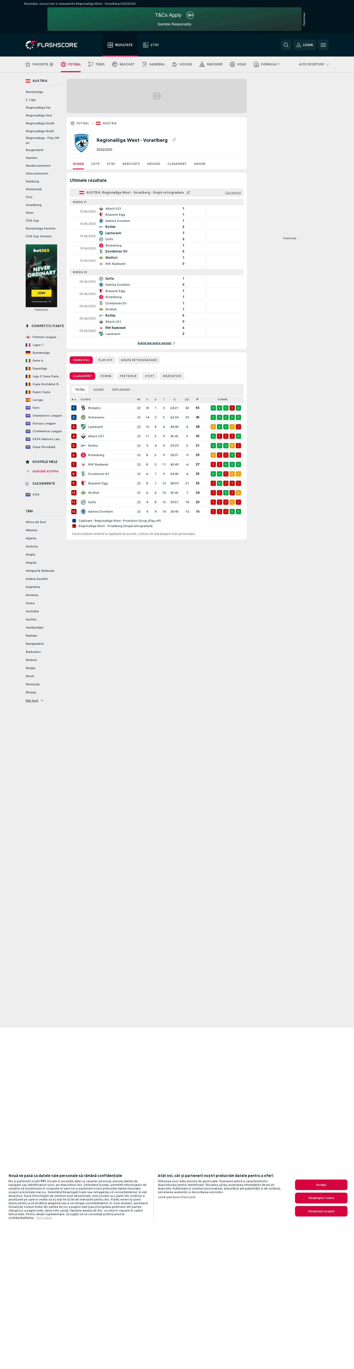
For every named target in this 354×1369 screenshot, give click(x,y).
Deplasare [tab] (121, 389)
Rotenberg (96, 455)
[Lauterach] (83, 426)
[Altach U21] (83, 436)
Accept (321, 1185)
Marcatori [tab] (172, 376)
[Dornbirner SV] (83, 473)
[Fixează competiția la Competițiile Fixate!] (174, 140)
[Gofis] (83, 502)
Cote (95, 164)
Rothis (93, 446)
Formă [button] (222, 399)
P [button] (197, 399)
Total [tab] (80, 389)
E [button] (155, 399)
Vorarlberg (33, 205)
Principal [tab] (81, 360)
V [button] (147, 399)
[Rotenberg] (83, 455)
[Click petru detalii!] (157, 211)
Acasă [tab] (99, 389)
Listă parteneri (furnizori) (176, 1197)
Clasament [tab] (82, 376)
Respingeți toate (321, 1198)
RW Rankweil (98, 464)
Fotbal (83, 123)
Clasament (177, 164)
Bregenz (94, 408)
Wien (30, 213)
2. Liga (31, 100)
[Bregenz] (83, 408)
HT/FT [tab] (149, 376)
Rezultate (131, 164)
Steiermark (34, 189)
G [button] (174, 399)
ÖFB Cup (32, 220)
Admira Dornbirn (100, 511)
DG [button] (187, 399)
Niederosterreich (38, 166)
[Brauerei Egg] (83, 483)
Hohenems (96, 417)
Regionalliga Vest (39, 115)
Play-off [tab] (105, 360)
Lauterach (95, 427)
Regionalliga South (40, 123)
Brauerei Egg (98, 483)
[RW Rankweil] (83, 464)
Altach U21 (96, 436)
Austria (110, 123)
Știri (111, 164)
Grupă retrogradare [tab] (139, 360)
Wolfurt (93, 493)
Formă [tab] (105, 376)
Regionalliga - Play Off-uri (43, 140)
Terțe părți (44, 1218)
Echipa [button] (86, 399)
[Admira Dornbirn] (83, 511)
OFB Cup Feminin (39, 236)
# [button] (73, 399)
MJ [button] (138, 399)
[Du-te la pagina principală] (55, 45)
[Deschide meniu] (323, 45)
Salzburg (32, 181)
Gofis (92, 502)
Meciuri (153, 164)
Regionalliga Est (38, 107)
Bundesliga (34, 92)
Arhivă (199, 164)
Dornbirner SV (98, 474)
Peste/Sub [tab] (128, 376)
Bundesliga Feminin (41, 228)
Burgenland (34, 150)
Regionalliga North (40, 131)
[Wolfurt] (83, 492)
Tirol (29, 197)
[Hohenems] (83, 417)
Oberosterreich (37, 173)
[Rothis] (83, 445)
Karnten (31, 158)
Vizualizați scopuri (321, 1211)
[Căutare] (286, 45)
